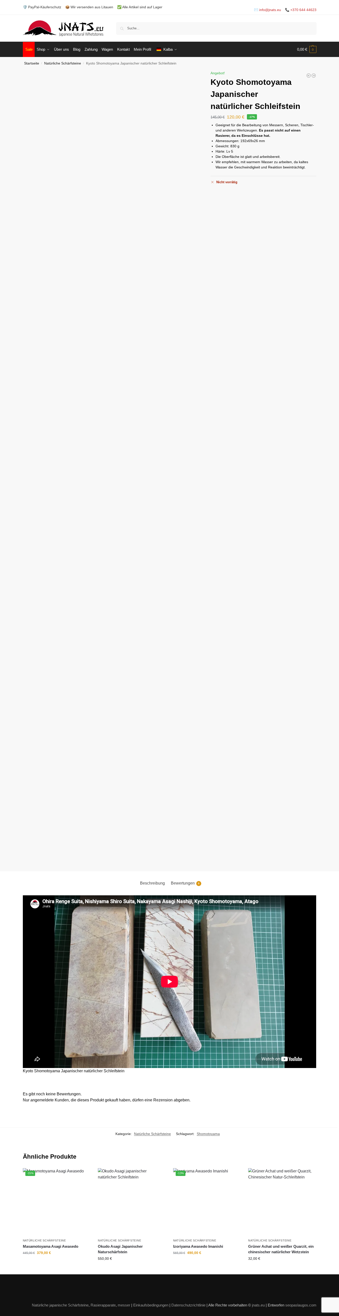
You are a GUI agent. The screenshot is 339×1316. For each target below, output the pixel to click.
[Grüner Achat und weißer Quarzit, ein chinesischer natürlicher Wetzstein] (282, 1202)
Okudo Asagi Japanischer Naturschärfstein (120, 1249)
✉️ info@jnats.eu (267, 10)
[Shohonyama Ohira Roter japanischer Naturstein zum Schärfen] (313, 75)
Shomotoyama (208, 1134)
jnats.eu (258, 1305)
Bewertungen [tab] (185, 883)
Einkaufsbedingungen (150, 1305)
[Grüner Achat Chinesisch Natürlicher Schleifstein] (308, 75)
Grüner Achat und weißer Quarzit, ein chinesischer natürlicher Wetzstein (281, 1249)
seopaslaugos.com (300, 1305)
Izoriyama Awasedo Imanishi (198, 1246)
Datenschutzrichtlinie (188, 1305)
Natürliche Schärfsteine (62, 63)
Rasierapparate (103, 1305)
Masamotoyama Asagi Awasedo (50, 1246)
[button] (306, 49)
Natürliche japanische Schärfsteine (60, 1305)
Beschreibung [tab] (152, 883)
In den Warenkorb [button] (56, 1264)
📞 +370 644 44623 (300, 10)
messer (124, 1305)
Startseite (31, 63)
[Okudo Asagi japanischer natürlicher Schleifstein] (132, 1202)
